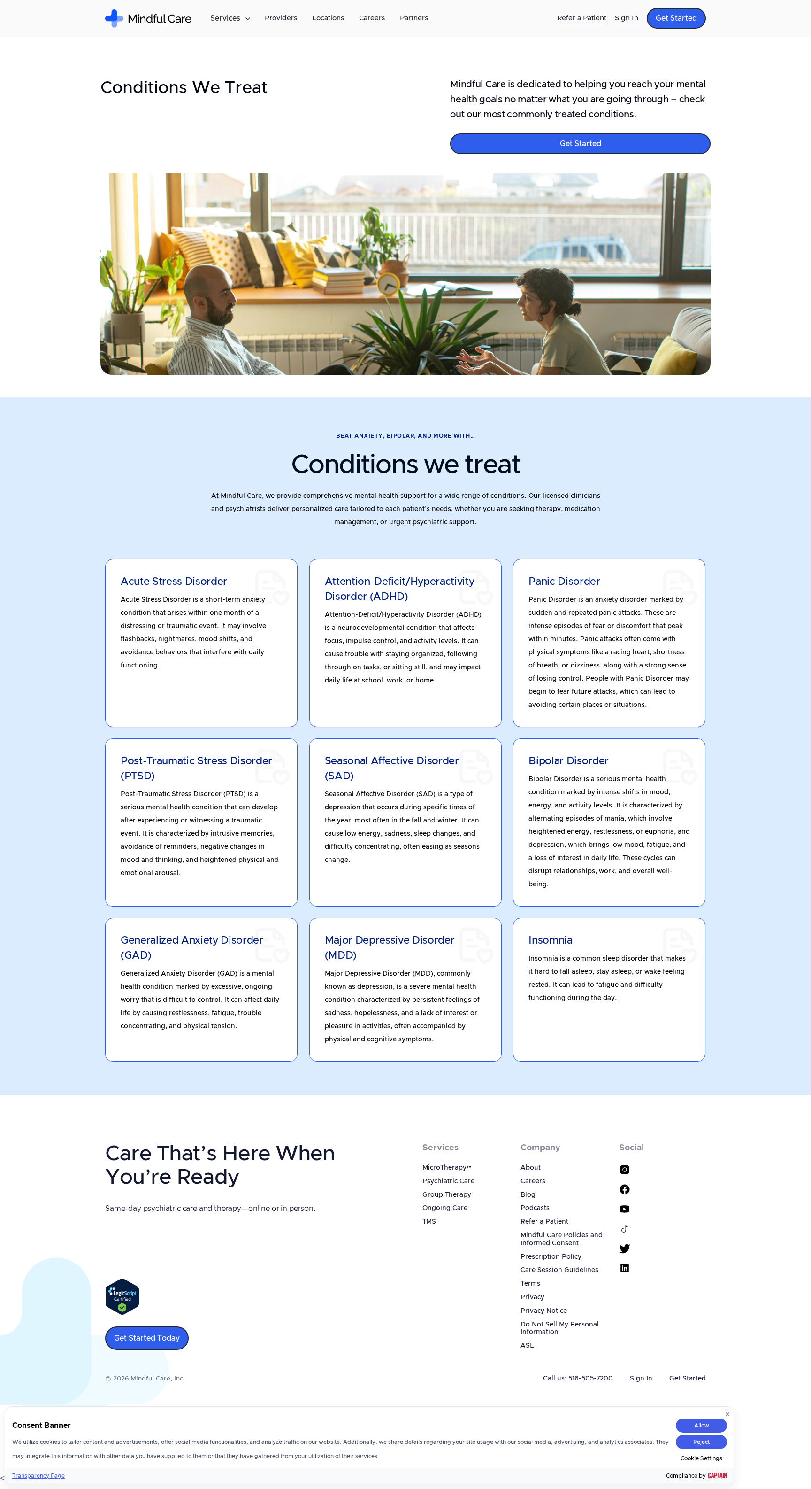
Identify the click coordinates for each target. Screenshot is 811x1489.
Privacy (532, 1297)
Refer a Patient (581, 18)
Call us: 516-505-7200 (578, 1378)
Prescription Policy (550, 1257)
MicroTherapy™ (447, 1167)
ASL (527, 1345)
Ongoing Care (444, 1208)
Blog (528, 1195)
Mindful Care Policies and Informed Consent (561, 1239)
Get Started (687, 1378)
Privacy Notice (543, 1311)
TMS (429, 1221)
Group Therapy (446, 1195)
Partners (414, 18)
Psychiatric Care (448, 1181)
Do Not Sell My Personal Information (559, 1328)
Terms (530, 1283)
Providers (281, 18)
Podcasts (535, 1208)
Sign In (626, 18)
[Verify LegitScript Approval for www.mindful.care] (122, 1296)
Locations (328, 18)
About (530, 1167)
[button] (230, 18)
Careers (372, 18)
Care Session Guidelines (559, 1270)
